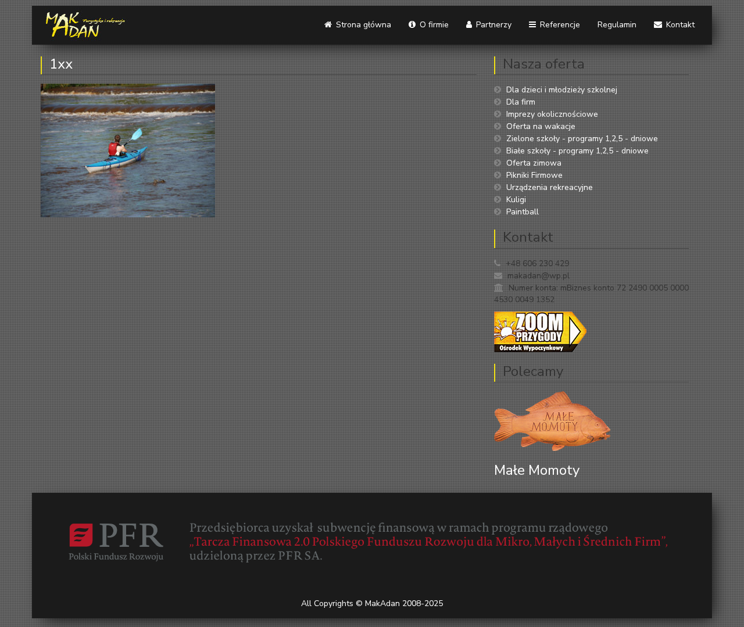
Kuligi (516, 199)
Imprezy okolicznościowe (552, 114)
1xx (61, 64)
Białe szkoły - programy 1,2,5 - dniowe (577, 150)
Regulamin (617, 24)
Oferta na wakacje (540, 126)
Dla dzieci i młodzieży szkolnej (561, 89)
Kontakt (679, 24)
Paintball (522, 211)
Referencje (559, 24)
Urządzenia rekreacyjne (549, 187)
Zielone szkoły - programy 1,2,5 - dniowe (582, 138)
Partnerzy (493, 24)
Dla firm (520, 102)
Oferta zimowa (533, 163)
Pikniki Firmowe (534, 175)
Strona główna (362, 24)
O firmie (433, 24)
